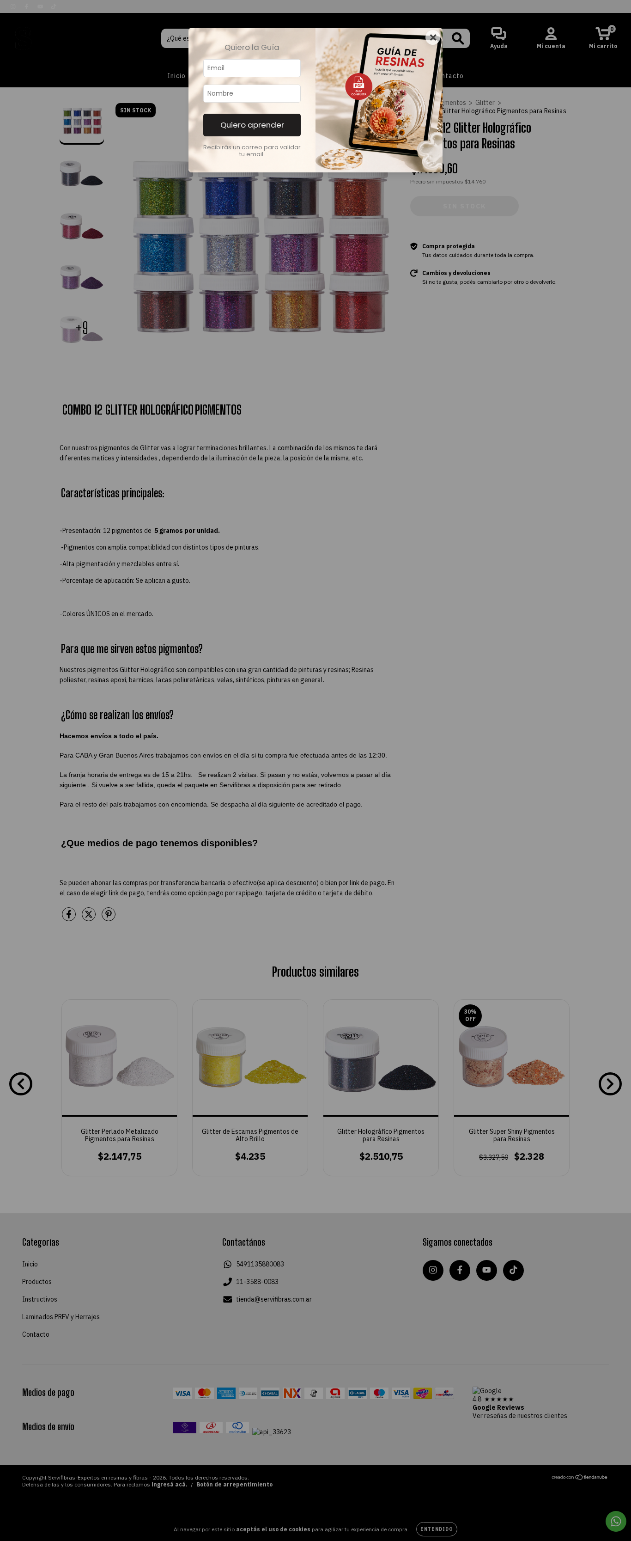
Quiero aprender (252, 124)
